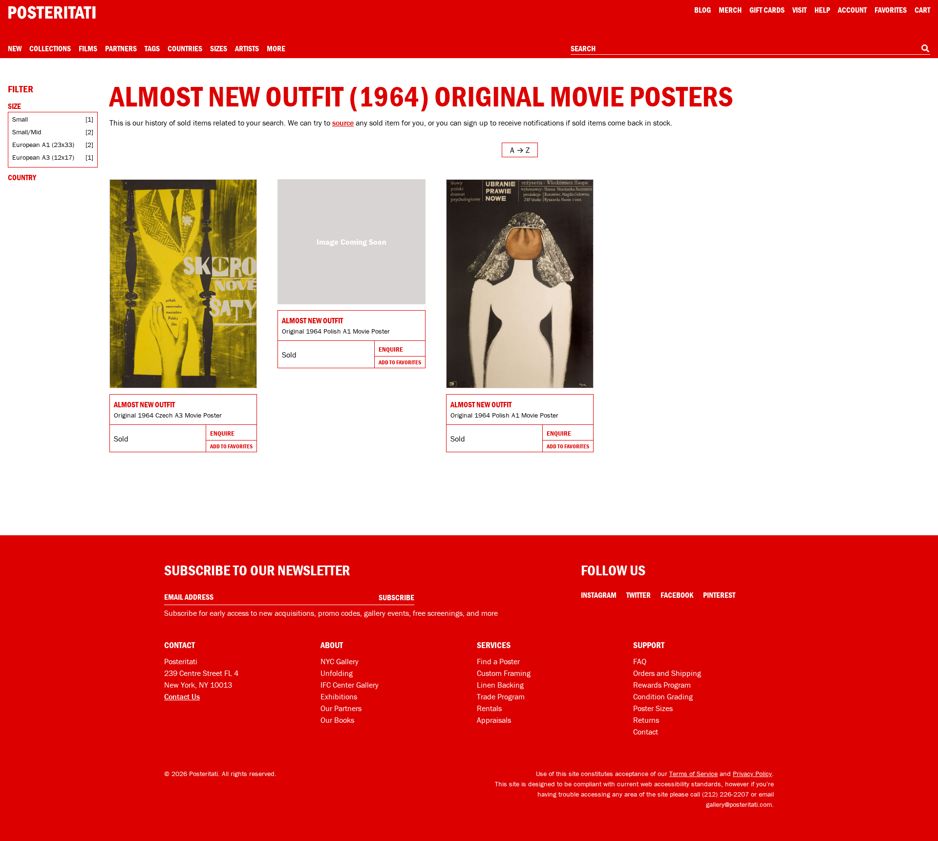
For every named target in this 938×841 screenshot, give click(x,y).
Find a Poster (498, 661)
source (343, 122)
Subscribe (396, 597)
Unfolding (336, 673)
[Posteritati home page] (52, 12)
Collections (50, 48)
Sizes (218, 48)
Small (20, 119)
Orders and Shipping (667, 673)
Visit (799, 10)
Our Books (337, 720)
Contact (645, 731)
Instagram (599, 595)
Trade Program (501, 696)
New (14, 48)
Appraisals (494, 720)
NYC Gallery (339, 661)
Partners (121, 48)
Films (88, 48)
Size (14, 106)
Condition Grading (663, 696)
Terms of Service (693, 773)
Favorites (890, 10)
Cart (922, 10)
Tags (152, 48)
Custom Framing (504, 673)
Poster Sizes (653, 708)
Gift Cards (767, 10)
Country (22, 177)
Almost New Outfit (144, 404)
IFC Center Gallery (349, 685)
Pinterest (719, 595)
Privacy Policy (752, 773)
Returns (646, 720)
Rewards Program (662, 685)
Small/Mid (27, 131)
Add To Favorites (231, 446)
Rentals (489, 708)
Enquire (222, 433)
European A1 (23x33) (43, 144)
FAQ (639, 661)
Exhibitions (338, 696)
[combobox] (750, 49)
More (276, 48)
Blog (702, 10)
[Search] (925, 48)
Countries (185, 48)
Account (852, 10)
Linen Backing (500, 685)
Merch (730, 10)
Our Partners (341, 708)
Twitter (638, 595)
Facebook (677, 595)
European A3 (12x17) (43, 157)
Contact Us (182, 696)
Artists (247, 48)
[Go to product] (183, 283)
